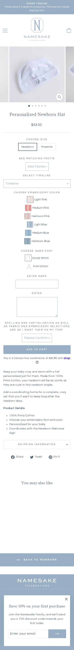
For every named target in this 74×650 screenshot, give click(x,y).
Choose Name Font (37, 251)
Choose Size (37, 139)
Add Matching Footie (37, 158)
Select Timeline (37, 175)
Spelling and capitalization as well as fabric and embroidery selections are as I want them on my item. (37, 326)
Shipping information (37, 444)
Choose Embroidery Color (37, 192)
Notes (37, 293)
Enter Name (37, 276)
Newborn (28, 146)
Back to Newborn (39, 559)
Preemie (47, 146)
